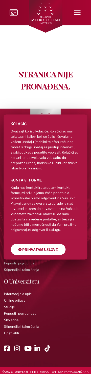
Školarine (11, 320)
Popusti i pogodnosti (20, 263)
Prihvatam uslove (39, 250)
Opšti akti (11, 333)
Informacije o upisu (19, 294)
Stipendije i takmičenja (21, 270)
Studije (9, 307)
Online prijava (15, 300)
